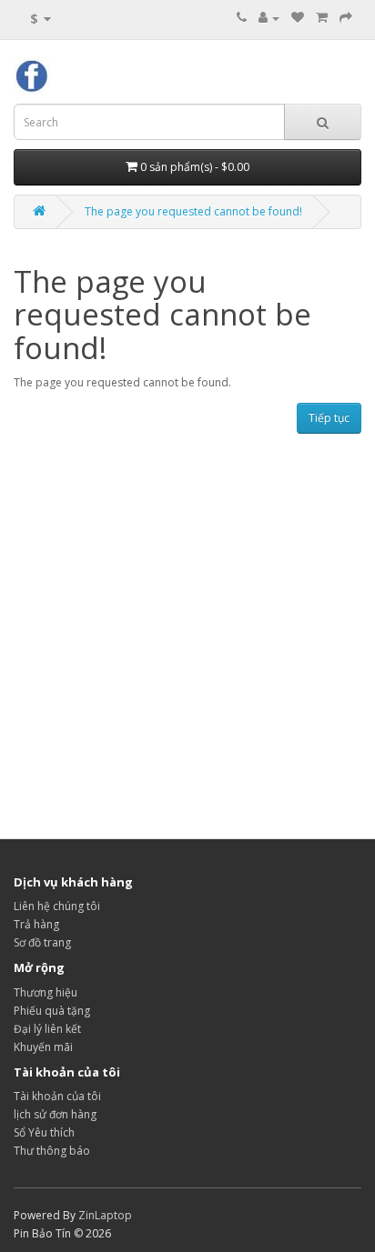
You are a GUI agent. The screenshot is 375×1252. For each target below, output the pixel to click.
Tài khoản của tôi (57, 1096)
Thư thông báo (52, 1150)
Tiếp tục (329, 418)
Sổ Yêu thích (44, 1132)
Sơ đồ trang (42, 942)
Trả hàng (36, 924)
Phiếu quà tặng (52, 1010)
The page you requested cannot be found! (193, 211)
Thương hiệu (45, 992)
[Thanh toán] (346, 17)
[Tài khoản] (268, 17)
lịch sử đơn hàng (55, 1114)
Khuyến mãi (43, 1047)
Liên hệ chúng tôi (57, 906)
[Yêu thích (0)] (297, 17)
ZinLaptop (105, 1215)
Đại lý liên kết (47, 1029)
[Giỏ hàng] (322, 17)
